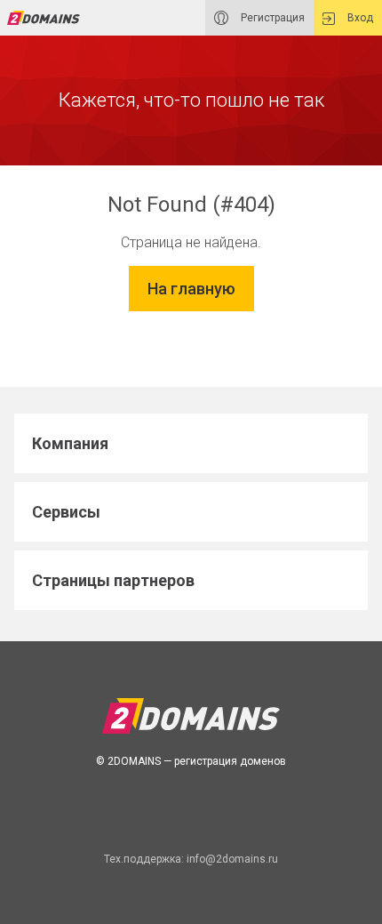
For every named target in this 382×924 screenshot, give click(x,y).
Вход (359, 18)
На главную (191, 288)
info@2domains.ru (232, 859)
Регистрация (271, 18)
